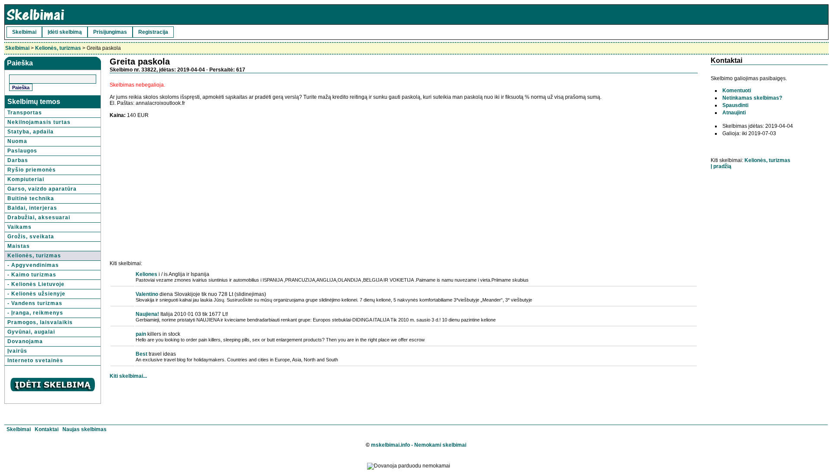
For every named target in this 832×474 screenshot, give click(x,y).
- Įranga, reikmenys (35, 313)
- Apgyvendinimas (33, 265)
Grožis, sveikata (30, 237)
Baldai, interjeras (32, 208)
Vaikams (19, 227)
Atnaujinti (734, 113)
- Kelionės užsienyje (36, 294)
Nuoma (17, 141)
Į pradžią (721, 166)
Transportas (24, 113)
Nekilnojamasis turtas (39, 122)
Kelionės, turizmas (58, 48)
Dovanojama (25, 341)
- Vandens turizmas (34, 303)
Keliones (146, 274)
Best (141, 354)
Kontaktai (46, 429)
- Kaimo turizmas (31, 275)
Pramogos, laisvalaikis (40, 322)
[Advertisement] (182, 179)
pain (141, 334)
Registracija (153, 32)
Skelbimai (24, 32)
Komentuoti (736, 91)
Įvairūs (17, 351)
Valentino (147, 294)
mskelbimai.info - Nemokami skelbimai (418, 445)
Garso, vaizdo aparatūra (42, 189)
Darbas (17, 160)
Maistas (18, 246)
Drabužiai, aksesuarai (38, 217)
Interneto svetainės (35, 360)
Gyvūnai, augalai (31, 332)
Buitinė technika (30, 198)
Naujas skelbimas (84, 429)
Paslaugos (22, 151)
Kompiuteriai (25, 179)
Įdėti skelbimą (65, 32)
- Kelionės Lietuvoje (36, 284)
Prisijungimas (110, 32)
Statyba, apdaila (30, 132)
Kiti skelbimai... (128, 376)
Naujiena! (147, 314)
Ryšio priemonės (31, 170)
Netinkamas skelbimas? (752, 98)
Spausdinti (735, 105)
